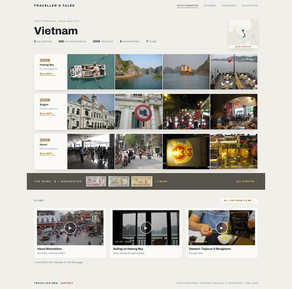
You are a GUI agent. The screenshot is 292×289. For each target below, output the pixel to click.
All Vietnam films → (239, 200)
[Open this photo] (91, 72)
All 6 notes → (247, 181)
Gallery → (47, 74)
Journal (209, 5)
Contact (66, 283)
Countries (250, 5)
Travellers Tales (54, 5)
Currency (229, 5)
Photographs (187, 5)
